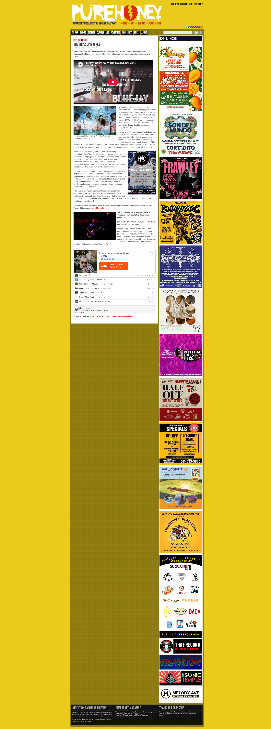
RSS (201, 27)
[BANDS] (76, 40)
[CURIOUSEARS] (103, 32)
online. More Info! (97, 208)
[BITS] (81, 40)
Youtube (195, 27)
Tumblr (189, 27)
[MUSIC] (85, 40)
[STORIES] (91, 32)
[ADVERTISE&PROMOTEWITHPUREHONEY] (186, 4)
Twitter (186, 27)
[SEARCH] (197, 32)
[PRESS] (137, 32)
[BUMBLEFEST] (127, 32)
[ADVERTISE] (115, 32)
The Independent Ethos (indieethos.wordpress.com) (111, 316)
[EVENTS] (83, 32)
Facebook (198, 27)
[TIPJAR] (75, 32)
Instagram (192, 27)
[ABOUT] (144, 32)
